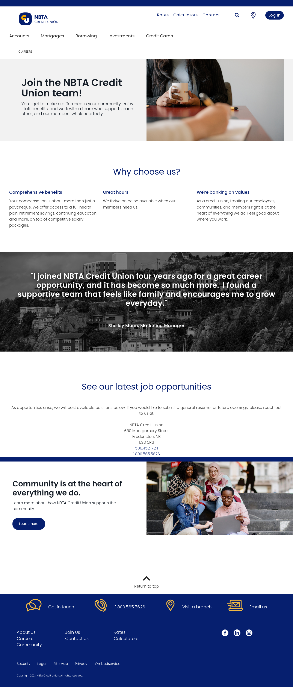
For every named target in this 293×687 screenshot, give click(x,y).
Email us (258, 607)
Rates (163, 15)
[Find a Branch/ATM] (253, 15)
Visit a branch (197, 607)
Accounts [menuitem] (19, 36)
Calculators (185, 15)
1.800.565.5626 (146, 454)
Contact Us (77, 639)
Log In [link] (275, 15)
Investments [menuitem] (121, 36)
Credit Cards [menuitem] (159, 36)
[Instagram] (249, 633)
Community (29, 645)
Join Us (72, 632)
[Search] (237, 15)
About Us (26, 632)
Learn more (28, 524)
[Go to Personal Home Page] (60, 18)
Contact (211, 15)
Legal (42, 664)
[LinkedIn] (237, 633)
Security (23, 664)
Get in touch (61, 607)
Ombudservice (107, 664)
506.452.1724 (146, 448)
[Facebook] (225, 633)
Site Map (60, 664)
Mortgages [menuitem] (52, 36)
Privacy (81, 664)
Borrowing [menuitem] (86, 36)
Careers (25, 639)
